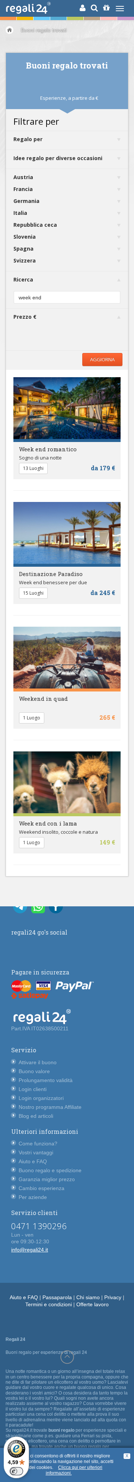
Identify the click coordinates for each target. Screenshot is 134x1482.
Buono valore (34, 1071)
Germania (26, 200)
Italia (20, 212)
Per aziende (33, 1197)
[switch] (16, 1471)
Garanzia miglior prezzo (47, 1179)
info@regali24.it (29, 1250)
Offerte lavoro (92, 1304)
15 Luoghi (33, 593)
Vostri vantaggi (36, 1152)
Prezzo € (24, 316)
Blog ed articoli (36, 1116)
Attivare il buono (38, 1062)
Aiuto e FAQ (33, 1161)
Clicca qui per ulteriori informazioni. (74, 1470)
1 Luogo (31, 718)
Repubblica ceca (35, 224)
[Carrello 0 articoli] (106, 8)
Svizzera (24, 260)
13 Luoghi (33, 468)
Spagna (23, 248)
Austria (23, 177)
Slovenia (24, 236)
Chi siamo (88, 1297)
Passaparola (57, 1297)
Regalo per (27, 139)
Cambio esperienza (41, 1188)
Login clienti (33, 1089)
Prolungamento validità (46, 1080)
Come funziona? (38, 1144)
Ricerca (23, 279)
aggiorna (102, 359)
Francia (23, 189)
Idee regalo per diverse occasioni (57, 158)
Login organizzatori (41, 1098)
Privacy (112, 1297)
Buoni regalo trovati (44, 30)
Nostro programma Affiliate (50, 1107)
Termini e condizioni (48, 1304)
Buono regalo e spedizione (50, 1170)
